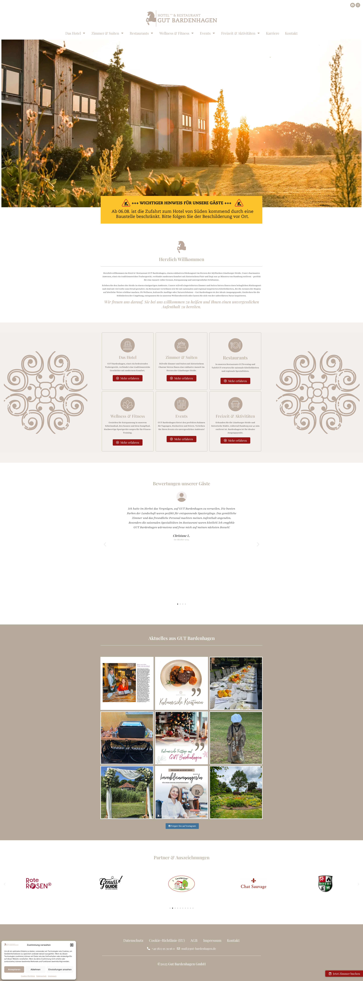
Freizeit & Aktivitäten (238, 33)
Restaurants (139, 33)
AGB (194, 940)
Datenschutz (41, 976)
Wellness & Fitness (174, 33)
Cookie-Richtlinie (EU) (167, 940)
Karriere (272, 33)
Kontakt (291, 33)
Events (205, 33)
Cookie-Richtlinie (28, 976)
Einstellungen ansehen (60, 969)
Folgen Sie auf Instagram (183, 826)
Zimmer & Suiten (105, 33)
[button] (71, 945)
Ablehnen (35, 969)
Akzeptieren (14, 969)
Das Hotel (73, 33)
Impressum (52, 976)
